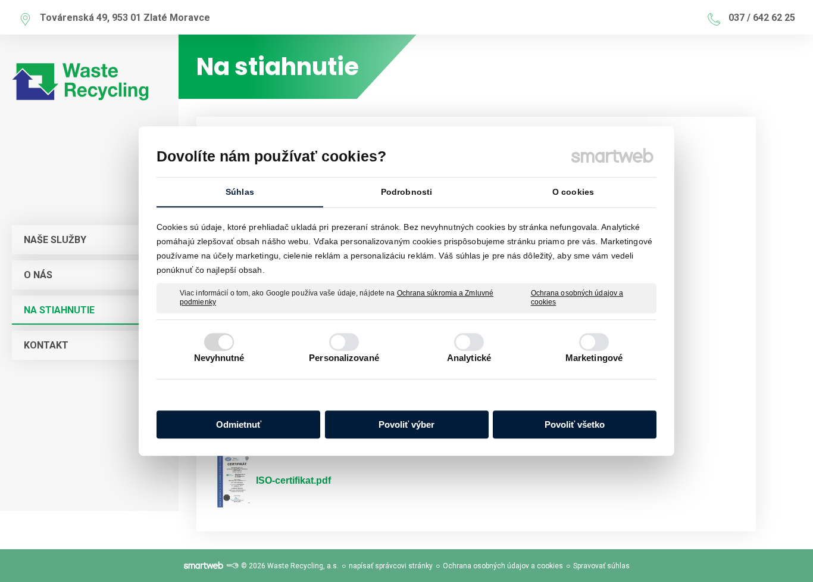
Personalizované (344, 358)
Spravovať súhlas (601, 566)
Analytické (469, 358)
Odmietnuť (238, 424)
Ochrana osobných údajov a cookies (577, 298)
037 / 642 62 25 (761, 17)
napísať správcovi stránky (391, 566)
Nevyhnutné (219, 358)
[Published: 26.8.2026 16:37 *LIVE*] (232, 566)
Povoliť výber (406, 424)
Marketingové (594, 358)
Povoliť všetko (575, 424)
